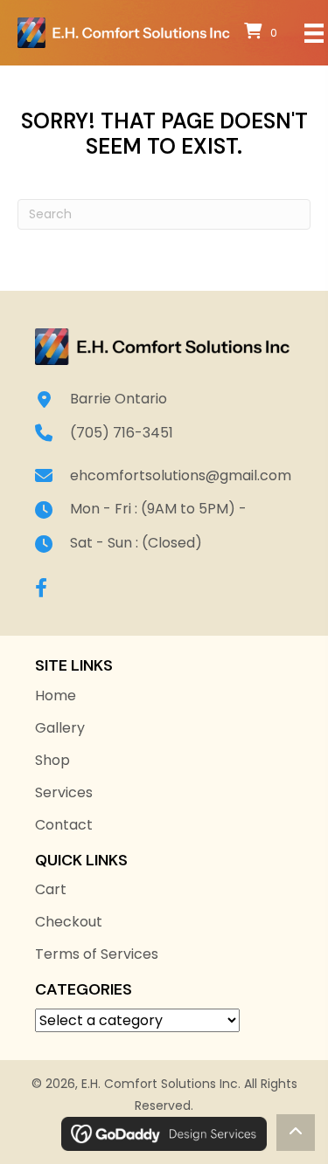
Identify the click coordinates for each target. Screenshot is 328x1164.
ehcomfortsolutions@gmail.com (180, 475)
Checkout (68, 922)
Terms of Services (96, 954)
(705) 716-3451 (121, 433)
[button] (41, 587)
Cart (50, 889)
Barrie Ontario (118, 399)
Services (64, 792)
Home (55, 695)
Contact (64, 825)
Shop (52, 760)
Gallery (60, 728)
